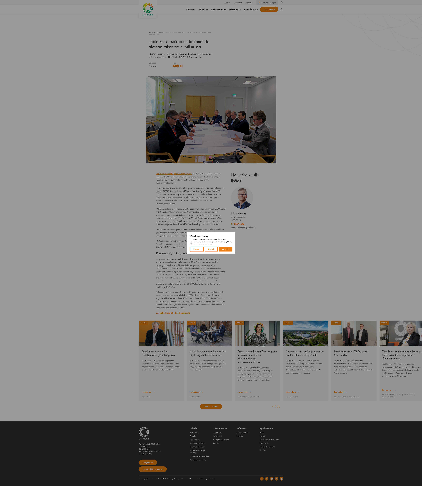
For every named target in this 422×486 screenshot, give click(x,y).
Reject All (211, 249)
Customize (197, 249)
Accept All (225, 249)
